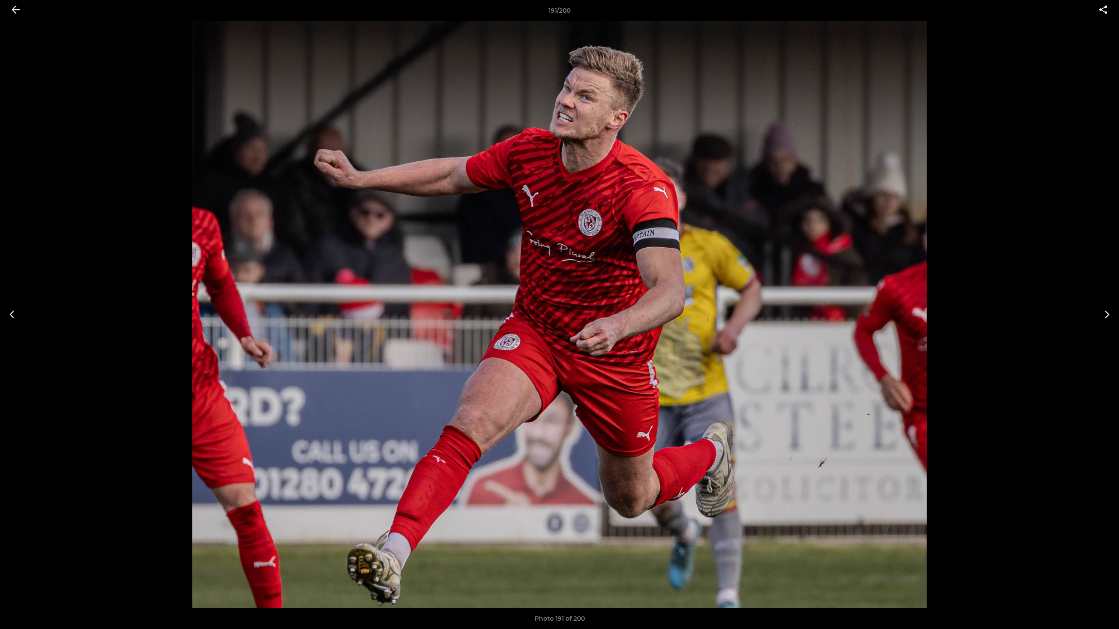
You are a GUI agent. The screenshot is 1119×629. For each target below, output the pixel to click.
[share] (1103, 10)
